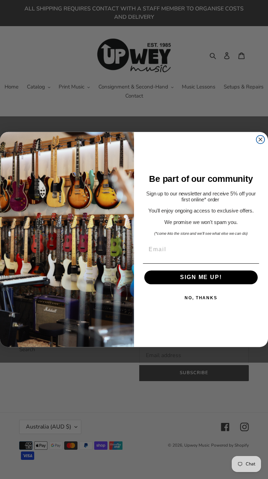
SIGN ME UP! (201, 277)
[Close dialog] (260, 140)
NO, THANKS (201, 298)
